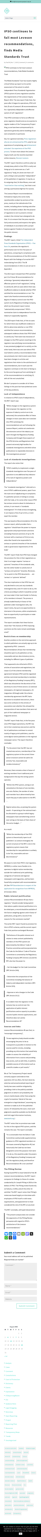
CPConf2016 (26, 1472)
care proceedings (9, 1460)
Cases (8, 1367)
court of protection (10, 1472)
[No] (38, 1530)
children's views (20, 1464)
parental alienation (19, 1505)
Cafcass (25, 1456)
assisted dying (16, 1456)
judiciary (7, 1497)
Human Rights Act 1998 (11, 1493)
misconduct (8, 1501)
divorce (33, 1472)
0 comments (30, 62)
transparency (17, 1513)
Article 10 (7, 1456)
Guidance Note (11, 1404)
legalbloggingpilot (24, 1497)
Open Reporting (11, 1416)
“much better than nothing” (14, 185)
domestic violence (10, 1481)
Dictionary (9, 1383)
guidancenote (19, 1489)
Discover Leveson (22, 158)
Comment (22, 62)
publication (30, 1505)
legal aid (14, 1497)
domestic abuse (9, 1477)
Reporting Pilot (11, 1424)
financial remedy (16, 1485)
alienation (8, 1452)
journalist (22, 1493)
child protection (9, 1464)
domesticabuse (20, 1477)
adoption (21, 1448)
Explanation (10, 1392)
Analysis (8, 1363)
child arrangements (22, 1460)
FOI (7, 1400)
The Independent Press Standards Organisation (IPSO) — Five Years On (19, 243)
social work (8, 1513)
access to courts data (10, 1448)
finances (7, 1485)
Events (8, 1387)
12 (11, 1341)
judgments (30, 1493)
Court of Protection (13, 1379)
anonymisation (17, 1452)
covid (18, 1472)
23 (22, 1345)
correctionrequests (22, 1468)
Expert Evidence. (21, 1481)
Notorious (9, 1412)
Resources (9, 1428)
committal (30, 1464)
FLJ (25, 1485)
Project (8, 1420)
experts (30, 1481)
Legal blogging (11, 1408)
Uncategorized (11, 1440)
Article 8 (26, 1452)
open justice (8, 1505)
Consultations (11, 1375)
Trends (8, 1436)
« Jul (5, 1356)
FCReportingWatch (12, 1396)
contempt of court (9, 1468)
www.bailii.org (9, 1118)
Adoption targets (30, 1448)
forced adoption (9, 1489)
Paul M (8, 62)
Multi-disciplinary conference (22, 1501)
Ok (20, 1534)
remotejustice (8, 1509)
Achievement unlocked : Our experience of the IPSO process (20, 148)
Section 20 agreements (21, 1509)
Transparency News (13, 1432)
